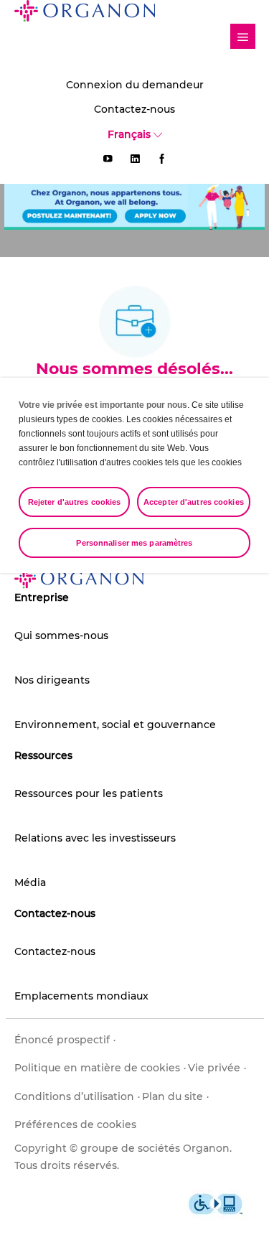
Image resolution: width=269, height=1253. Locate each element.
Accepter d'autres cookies (193, 502)
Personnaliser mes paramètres (134, 543)
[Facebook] (162, 159)
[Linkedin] (135, 159)
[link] (242, 36)
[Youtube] (108, 159)
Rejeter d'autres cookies (74, 502)
